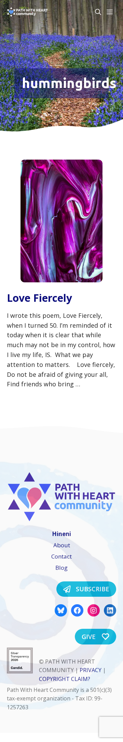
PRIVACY (90, 670)
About (61, 545)
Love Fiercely (39, 298)
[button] (98, 11)
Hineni (61, 534)
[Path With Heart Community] (27, 11)
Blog (61, 568)
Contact (61, 556)
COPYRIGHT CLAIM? (64, 679)
